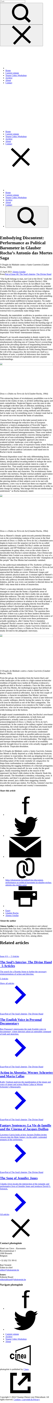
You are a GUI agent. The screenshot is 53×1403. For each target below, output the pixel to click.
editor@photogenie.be (9, 1270)
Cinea (26, 1369)
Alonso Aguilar (19, 272)
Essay (7, 910)
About (8, 80)
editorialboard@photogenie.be (13, 1279)
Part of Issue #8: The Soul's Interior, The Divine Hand (28, 274)
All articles (4, 1214)
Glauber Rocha (11, 913)
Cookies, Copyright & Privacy (27, 1399)
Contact (8, 83)
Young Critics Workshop (16, 75)
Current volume (12, 73)
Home (8, 70)
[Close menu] (21, 35)
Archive (8, 78)
